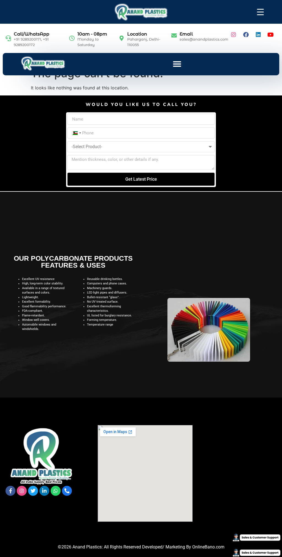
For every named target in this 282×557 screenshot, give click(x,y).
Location (137, 34)
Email (186, 34)
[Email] (174, 35)
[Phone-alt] (67, 491)
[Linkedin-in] (44, 491)
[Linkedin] (258, 34)
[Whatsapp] (56, 491)
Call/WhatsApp (31, 34)
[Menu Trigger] (260, 11)
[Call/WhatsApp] (8, 38)
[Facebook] (245, 34)
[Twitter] (33, 491)
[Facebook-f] (10, 491)
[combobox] (76, 133)
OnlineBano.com (208, 547)
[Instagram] (233, 34)
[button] (177, 64)
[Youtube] (270, 34)
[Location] (121, 38)
